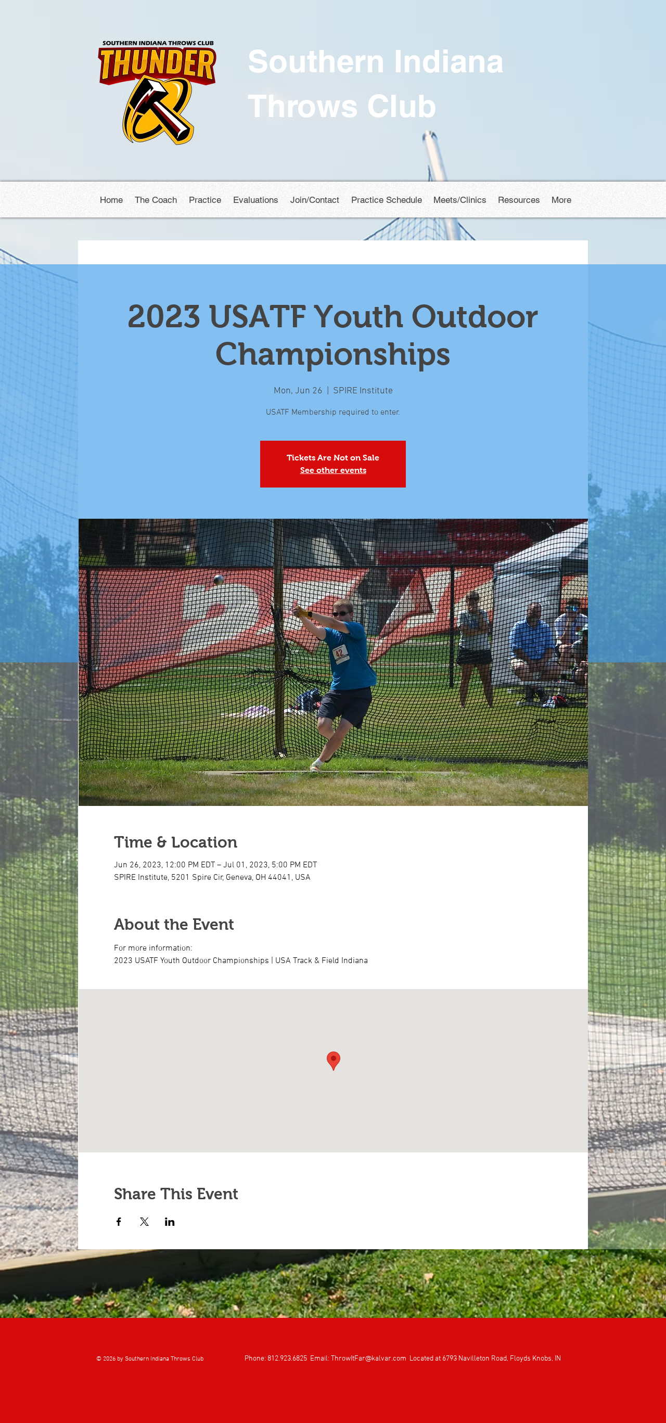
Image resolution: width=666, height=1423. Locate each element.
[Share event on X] (144, 1221)
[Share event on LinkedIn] (170, 1221)
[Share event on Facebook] (119, 1221)
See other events (333, 470)
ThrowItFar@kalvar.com (368, 1358)
